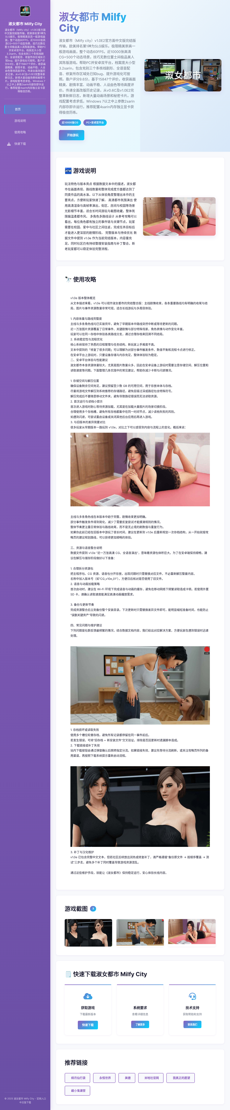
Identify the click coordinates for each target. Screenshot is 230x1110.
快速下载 (88, 1025)
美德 (128, 1078)
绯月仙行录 (78, 1078)
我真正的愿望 (181, 1078)
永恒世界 (105, 1078)
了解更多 (140, 1024)
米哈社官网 (151, 1078)
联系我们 (192, 1024)
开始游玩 (73, 135)
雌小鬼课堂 (78, 1090)
